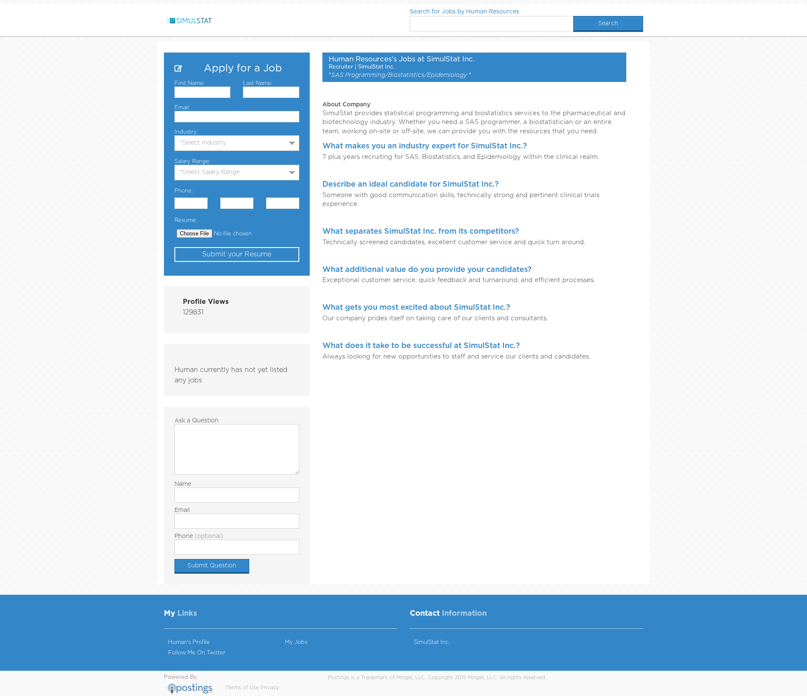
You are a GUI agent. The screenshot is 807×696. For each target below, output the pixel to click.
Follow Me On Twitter (196, 653)
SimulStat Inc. (432, 642)
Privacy (270, 687)
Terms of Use (243, 687)
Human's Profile (189, 642)
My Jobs (296, 642)
